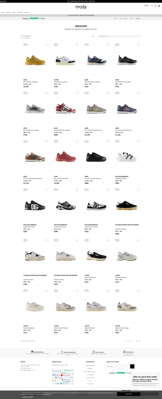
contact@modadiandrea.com (128, 355)
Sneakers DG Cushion (91, 226)
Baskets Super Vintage (61, 328)
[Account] (155, 5)
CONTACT (90, 368)
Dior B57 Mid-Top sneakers (62, 130)
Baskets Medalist (90, 328)
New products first (119, 36)
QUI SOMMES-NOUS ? (90, 371)
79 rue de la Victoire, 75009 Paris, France (30, 365)
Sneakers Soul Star (121, 229)
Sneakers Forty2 (28, 279)
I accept (128, 394)
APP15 (92, 15)
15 (136, 341)
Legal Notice (90, 377)
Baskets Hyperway (90, 277)
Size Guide (90, 374)
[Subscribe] (132, 366)
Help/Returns (90, 365)
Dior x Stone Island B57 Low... (93, 130)
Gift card (90, 384)
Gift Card (3, 1)
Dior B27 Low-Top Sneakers (93, 178)
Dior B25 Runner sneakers (92, 82)
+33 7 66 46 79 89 (128, 353)
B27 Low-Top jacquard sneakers (32, 178)
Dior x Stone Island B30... (30, 82)
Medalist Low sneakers (61, 82)
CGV (90, 381)
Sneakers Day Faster (60, 226)
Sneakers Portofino (121, 178)
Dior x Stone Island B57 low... (124, 130)
